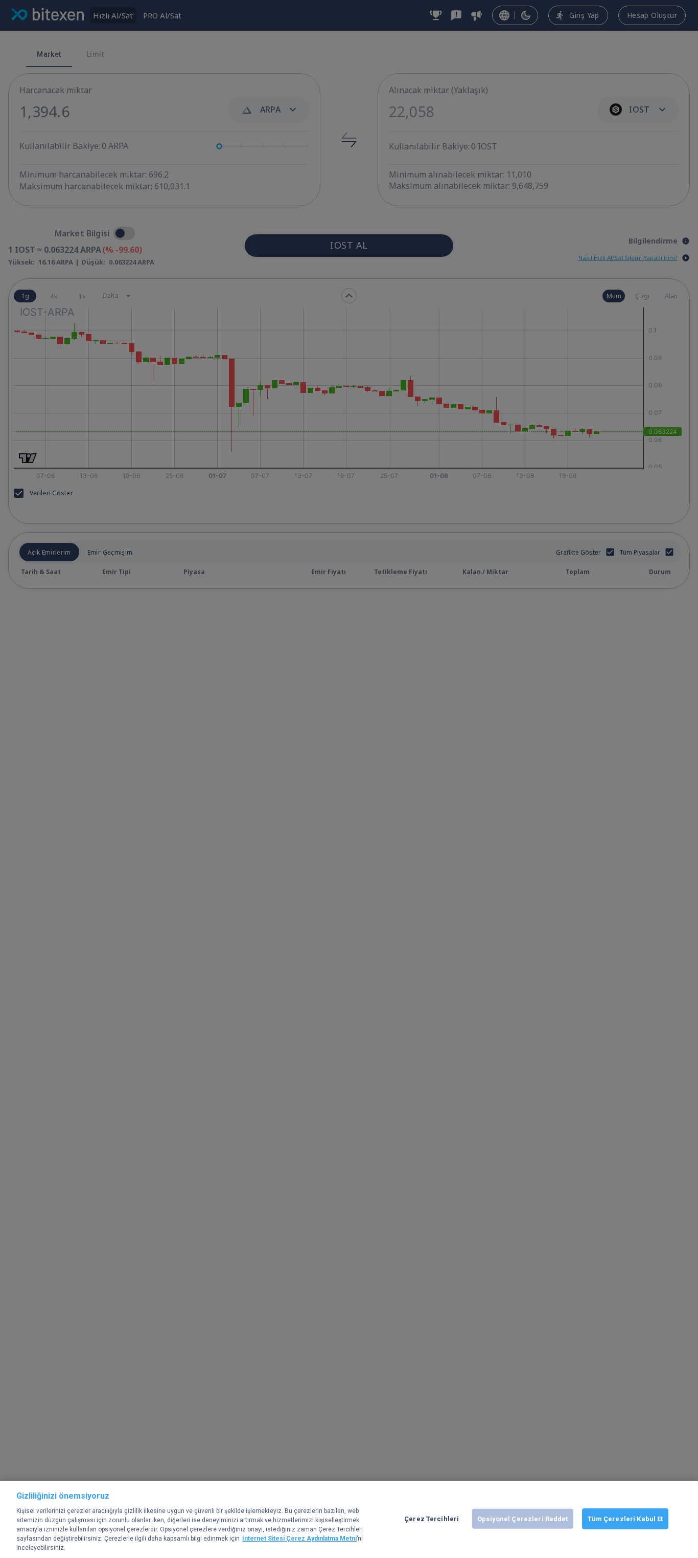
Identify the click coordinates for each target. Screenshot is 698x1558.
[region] (349, 1519)
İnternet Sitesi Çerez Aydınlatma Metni (299, 1539)
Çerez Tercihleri (431, 1518)
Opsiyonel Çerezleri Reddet (522, 1518)
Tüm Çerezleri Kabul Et (625, 1518)
